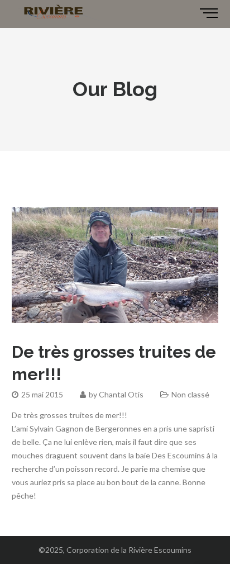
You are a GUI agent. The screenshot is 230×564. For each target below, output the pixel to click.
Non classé (190, 394)
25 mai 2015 (42, 394)
